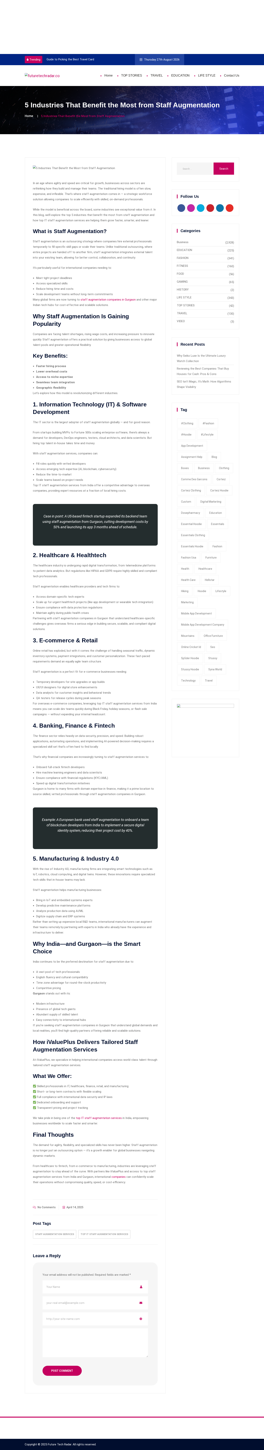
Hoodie (202, 591)
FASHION (182, 258)
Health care (188, 579)
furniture (211, 557)
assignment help (191, 456)
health (185, 568)
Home (108, 75)
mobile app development (196, 613)
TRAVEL (157, 75)
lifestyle (220, 591)
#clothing (187, 423)
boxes (185, 468)
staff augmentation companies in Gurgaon (108, 299)
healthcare (205, 568)
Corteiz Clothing (191, 490)
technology (188, 680)
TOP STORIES (131, 75)
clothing (224, 468)
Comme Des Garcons (194, 479)
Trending (34, 59)
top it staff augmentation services (104, 1234)
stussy (212, 658)
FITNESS (182, 266)
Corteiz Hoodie (219, 490)
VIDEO (181, 321)
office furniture (213, 635)
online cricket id (191, 647)
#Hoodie (186, 434)
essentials (217, 524)
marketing (187, 602)
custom (186, 501)
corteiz (221, 479)
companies (119, 1177)
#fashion (208, 423)
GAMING (182, 281)
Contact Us (231, 75)
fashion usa (188, 557)
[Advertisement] (116, 27)
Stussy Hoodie (190, 669)
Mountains (187, 635)
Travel (209, 680)
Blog (214, 456)
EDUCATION (180, 75)
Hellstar (210, 579)
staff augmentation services (54, 1234)
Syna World (215, 669)
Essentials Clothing (193, 535)
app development (192, 445)
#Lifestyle (207, 434)
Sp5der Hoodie (190, 658)
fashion (217, 546)
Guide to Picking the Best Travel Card (70, 59)
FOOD (180, 274)
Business (182, 242)
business (204, 468)
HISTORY (183, 289)
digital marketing (210, 501)
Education (215, 512)
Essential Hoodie (191, 524)
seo (212, 647)
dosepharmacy (190, 512)
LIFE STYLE (206, 75)
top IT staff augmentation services (99, 1118)
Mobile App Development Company (202, 624)
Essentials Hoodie (192, 546)
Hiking (184, 591)
